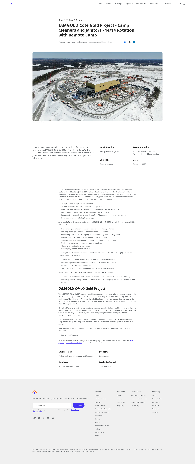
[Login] (184, 3)
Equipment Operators (138, 395)
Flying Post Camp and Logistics (70, 366)
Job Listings (118, 4)
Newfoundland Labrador (103, 409)
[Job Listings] (180, 3)
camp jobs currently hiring (74, 343)
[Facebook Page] (34, 418)
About (154, 395)
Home (100, 4)
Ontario (79, 20)
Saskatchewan (99, 432)
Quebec (97, 429)
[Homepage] (12, 3)
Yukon (97, 436)
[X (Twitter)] (43, 418)
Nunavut (97, 419)
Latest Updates (157, 399)
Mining (119, 399)
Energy (119, 395)
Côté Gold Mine (105, 366)
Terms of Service (37, 412)
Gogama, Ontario (106, 164)
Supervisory (135, 405)
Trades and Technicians (139, 399)
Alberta (97, 395)
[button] (129, 3)
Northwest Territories (102, 412)
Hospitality (120, 405)
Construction (104, 356)
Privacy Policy (75, 410)
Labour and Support (138, 402)
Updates (108, 4)
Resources (167, 4)
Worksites (155, 412)
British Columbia (100, 399)
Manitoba (98, 402)
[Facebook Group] (39, 418)
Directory (155, 409)
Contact (159, 449)
